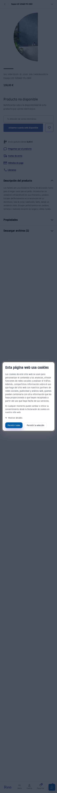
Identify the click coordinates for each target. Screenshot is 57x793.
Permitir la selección (35, 425)
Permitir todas (14, 425)
